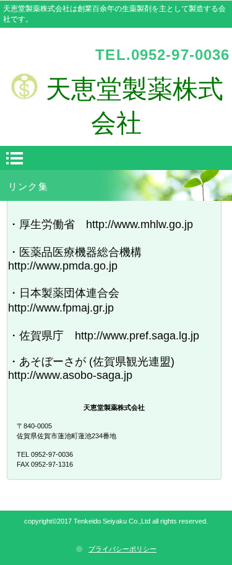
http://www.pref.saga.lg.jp (137, 335)
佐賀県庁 (41, 335)
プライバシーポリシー (122, 549)
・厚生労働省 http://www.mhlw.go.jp (100, 224)
